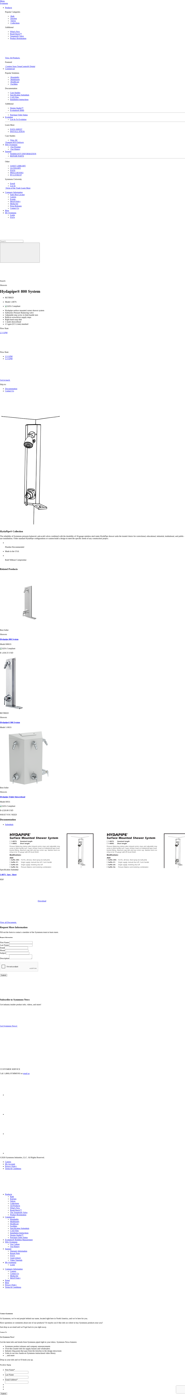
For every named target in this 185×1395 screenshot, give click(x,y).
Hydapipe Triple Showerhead (12, 797)
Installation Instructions (19, 1233)
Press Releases (16, 206)
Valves (12, 1201)
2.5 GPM (8, 356)
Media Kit (14, 204)
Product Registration (18, 1215)
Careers (13, 197)
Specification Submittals (19, 1228)
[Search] (20, 253)
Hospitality (14, 1219)
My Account (10, 1164)
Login (12, 215)
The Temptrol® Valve (18, 1212)
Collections (14, 1203)
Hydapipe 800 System (9, 639)
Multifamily (14, 1221)
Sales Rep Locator (17, 195)
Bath (12, 1197)
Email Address (11, 1380)
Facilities (13, 1226)
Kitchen (13, 1199)
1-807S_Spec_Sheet (8, 875)
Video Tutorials (16, 1260)
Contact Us (14, 208)
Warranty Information (18, 1251)
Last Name (9, 1375)
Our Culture (15, 1244)
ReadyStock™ (16, 1210)
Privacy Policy (11, 1166)
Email (2, 948)
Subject (3, 953)
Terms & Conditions (13, 1169)
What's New (15, 1208)
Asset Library (15, 1258)
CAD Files (14, 1231)
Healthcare (14, 1224)
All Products (15, 1206)
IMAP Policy (15, 201)
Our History (15, 1246)
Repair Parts (15, 1253)
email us (26, 1073)
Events (12, 199)
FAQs (12, 217)
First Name (10, 1370)
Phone (2, 950)
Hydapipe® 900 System (10, 722)
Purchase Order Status (19, 1237)
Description (4, 958)
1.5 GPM (8, 359)
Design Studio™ (16, 1235)
